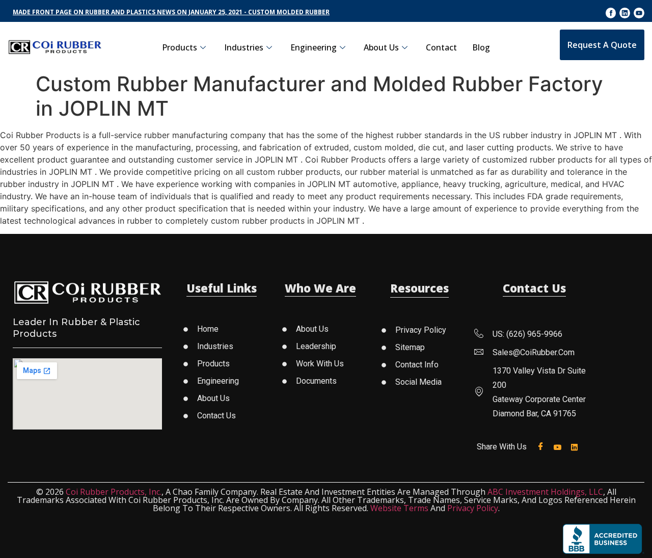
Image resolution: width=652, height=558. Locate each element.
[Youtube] (639, 13)
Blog (481, 47)
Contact (441, 47)
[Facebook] (543, 446)
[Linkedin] (624, 13)
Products (179, 47)
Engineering (313, 47)
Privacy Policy (472, 508)
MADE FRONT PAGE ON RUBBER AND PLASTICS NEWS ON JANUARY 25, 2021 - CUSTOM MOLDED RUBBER (171, 12)
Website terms (399, 508)
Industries (243, 47)
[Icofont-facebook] (611, 13)
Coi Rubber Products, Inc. (113, 491)
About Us (381, 47)
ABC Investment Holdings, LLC (545, 491)
